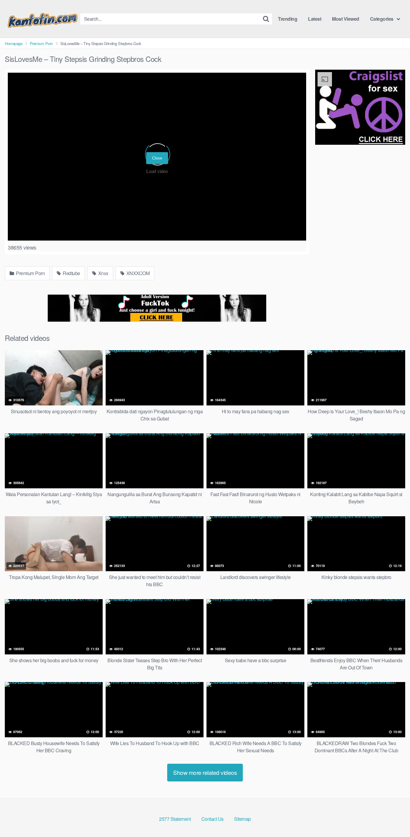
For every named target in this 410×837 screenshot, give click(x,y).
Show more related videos (205, 772)
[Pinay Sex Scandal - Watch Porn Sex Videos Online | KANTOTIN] (42, 19)
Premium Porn (41, 43)
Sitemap (242, 818)
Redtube (71, 273)
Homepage (13, 43)
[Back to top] (393, 818)
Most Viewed (345, 18)
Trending (287, 18)
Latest (314, 18)
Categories (381, 18)
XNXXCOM (137, 273)
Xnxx (102, 273)
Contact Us (212, 818)
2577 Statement (175, 818)
